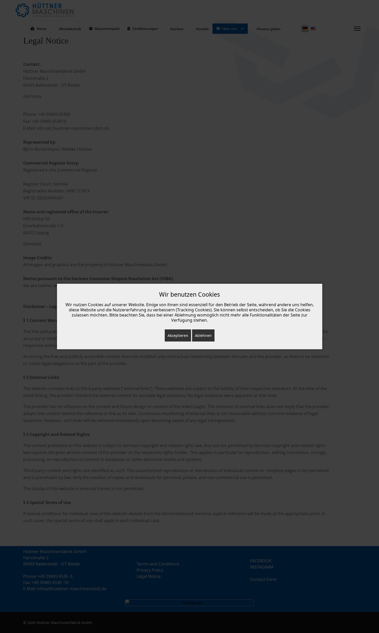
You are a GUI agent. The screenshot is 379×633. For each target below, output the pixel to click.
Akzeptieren (178, 335)
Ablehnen (203, 335)
